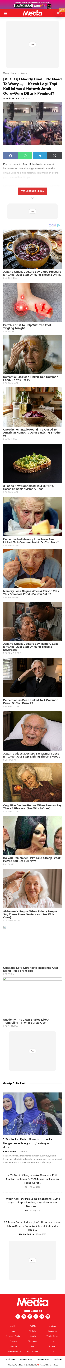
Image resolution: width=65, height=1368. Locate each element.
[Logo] (32, 13)
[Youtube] (41, 1316)
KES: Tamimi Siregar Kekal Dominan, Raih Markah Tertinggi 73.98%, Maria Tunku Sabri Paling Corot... (32, 1178)
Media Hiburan (10, 73)
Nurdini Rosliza (26, 1234)
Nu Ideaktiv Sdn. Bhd (30, 1365)
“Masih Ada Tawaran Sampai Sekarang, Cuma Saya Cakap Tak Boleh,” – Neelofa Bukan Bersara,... (32, 1202)
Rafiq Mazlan (12, 98)
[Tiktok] (35, 1316)
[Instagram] (23, 1316)
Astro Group (54, 1365)
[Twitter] (29, 1316)
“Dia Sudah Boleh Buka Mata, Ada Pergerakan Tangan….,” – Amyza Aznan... (27, 1143)
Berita (24, 73)
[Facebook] (17, 1316)
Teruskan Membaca (32, 191)
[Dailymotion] (47, 1316)
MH (26, 1187)
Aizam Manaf (9, 1151)
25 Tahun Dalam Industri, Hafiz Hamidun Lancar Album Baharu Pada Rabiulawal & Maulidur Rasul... (32, 1225)
